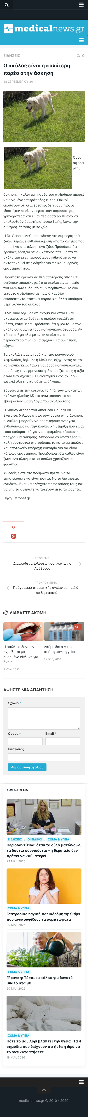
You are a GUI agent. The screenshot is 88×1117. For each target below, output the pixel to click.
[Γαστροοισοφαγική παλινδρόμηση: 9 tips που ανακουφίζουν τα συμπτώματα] (44, 886)
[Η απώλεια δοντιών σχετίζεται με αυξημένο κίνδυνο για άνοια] (23, 631)
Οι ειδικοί (35, 839)
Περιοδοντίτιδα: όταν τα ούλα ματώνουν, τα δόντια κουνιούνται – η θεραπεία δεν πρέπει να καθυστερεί (44, 850)
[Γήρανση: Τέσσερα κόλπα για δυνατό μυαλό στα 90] (44, 949)
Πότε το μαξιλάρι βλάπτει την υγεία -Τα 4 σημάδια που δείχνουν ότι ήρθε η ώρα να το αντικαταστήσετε (44, 1046)
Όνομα (14, 733)
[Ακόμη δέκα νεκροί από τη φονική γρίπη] (64, 631)
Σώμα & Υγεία (58, 839)
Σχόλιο (14, 703)
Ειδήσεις (11, 55)
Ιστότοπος (16, 749)
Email (50, 733)
